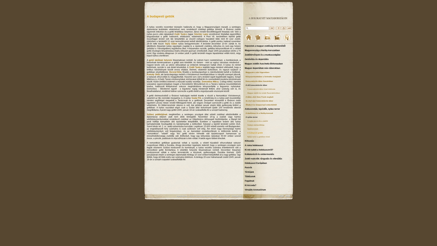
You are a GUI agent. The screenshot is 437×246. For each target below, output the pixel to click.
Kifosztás (249, 141)
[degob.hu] (281, 197)
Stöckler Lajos (201, 34)
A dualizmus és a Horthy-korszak (259, 113)
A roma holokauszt (254, 145)
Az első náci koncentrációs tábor (259, 101)
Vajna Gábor (171, 44)
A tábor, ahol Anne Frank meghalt (259, 97)
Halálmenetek (252, 129)
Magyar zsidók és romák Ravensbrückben (263, 93)
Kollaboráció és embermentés (259, 154)
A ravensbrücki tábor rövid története (261, 89)
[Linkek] (224, 197)
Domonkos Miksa (210, 81)
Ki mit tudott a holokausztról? (259, 150)
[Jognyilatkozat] (196, 197)
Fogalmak (249, 181)
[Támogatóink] (237, 197)
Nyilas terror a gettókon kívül (258, 137)
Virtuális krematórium (255, 190)
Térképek (249, 172)
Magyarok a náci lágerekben (257, 72)
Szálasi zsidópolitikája (255, 125)
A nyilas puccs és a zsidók (257, 121)
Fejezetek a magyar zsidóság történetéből (265, 46)
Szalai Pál (196, 98)
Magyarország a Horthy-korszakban (262, 50)
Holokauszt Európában (256, 163)
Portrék (248, 167)
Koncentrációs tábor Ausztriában (259, 81)
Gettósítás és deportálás (257, 59)
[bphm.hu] (288, 197)
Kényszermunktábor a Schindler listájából (263, 77)
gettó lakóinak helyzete (160, 60)
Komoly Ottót (153, 74)
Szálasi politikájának (157, 114)
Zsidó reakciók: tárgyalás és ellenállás (263, 159)
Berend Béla (175, 72)
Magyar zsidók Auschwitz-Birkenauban (264, 64)
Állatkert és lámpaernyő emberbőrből (261, 105)
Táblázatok (250, 176)
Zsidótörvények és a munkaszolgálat (262, 55)
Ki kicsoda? (250, 185)
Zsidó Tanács (180, 34)
